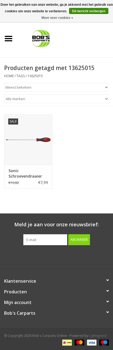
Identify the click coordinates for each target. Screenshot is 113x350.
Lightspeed (97, 335)
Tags (20, 76)
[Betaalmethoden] (66, 342)
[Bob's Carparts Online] (65, 38)
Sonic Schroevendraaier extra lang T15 (25, 173)
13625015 (35, 76)
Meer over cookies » (57, 18)
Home (9, 76)
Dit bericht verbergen (88, 11)
